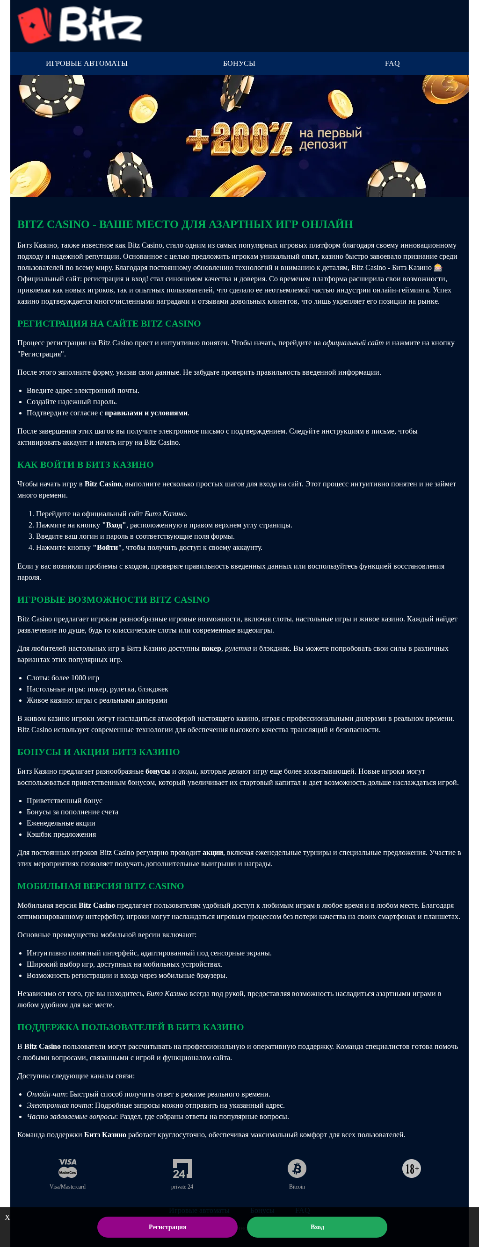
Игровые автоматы (87, 63)
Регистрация (168, 1227)
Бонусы (239, 63)
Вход (317, 1227)
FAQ (392, 63)
